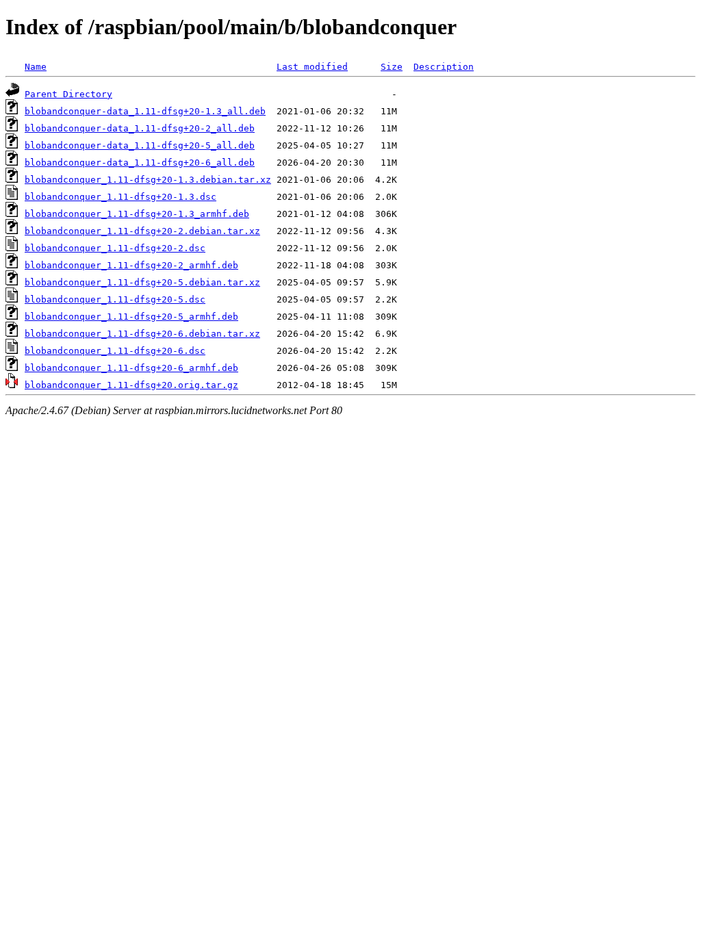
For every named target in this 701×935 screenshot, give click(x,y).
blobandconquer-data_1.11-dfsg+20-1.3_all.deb (145, 111)
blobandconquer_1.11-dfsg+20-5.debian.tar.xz (142, 282)
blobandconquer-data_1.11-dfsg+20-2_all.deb (140, 128)
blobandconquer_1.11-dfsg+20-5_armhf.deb (131, 316)
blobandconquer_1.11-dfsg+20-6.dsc (115, 351)
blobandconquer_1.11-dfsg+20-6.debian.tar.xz (142, 334)
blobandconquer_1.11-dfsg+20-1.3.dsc (120, 197)
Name (36, 67)
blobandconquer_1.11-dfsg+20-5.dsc (115, 299)
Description (443, 67)
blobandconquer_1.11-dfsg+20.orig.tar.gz (131, 385)
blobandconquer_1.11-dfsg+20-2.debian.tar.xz (142, 231)
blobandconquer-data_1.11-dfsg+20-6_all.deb (140, 162)
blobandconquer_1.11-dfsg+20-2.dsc (115, 248)
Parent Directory (68, 94)
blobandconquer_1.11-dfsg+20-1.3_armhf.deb (137, 214)
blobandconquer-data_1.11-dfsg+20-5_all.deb (140, 145)
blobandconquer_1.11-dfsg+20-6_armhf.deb (131, 368)
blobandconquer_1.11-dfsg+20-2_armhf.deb (131, 265)
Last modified (312, 67)
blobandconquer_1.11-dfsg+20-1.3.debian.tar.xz (148, 180)
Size (392, 67)
